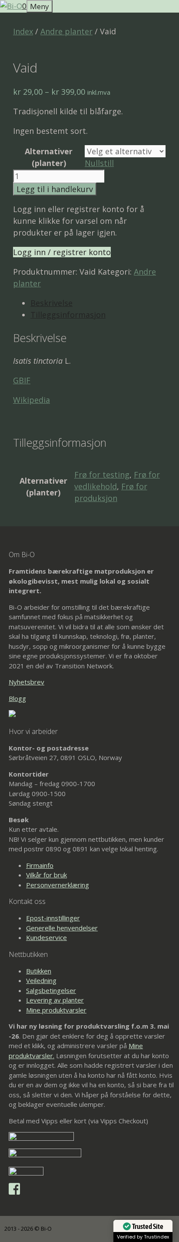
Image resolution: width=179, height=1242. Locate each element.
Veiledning (41, 980)
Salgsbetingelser (51, 990)
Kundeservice (46, 937)
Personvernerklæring (57, 884)
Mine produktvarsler (56, 1010)
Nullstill (99, 163)
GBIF (21, 380)
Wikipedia (31, 400)
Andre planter (66, 31)
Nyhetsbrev (26, 681)
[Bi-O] (11, 6)
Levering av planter (55, 1000)
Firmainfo (39, 865)
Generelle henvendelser (62, 927)
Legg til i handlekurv (55, 189)
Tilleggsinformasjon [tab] (68, 314)
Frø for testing (101, 474)
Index (23, 31)
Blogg (17, 698)
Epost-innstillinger (53, 917)
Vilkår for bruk (46, 874)
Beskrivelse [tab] (51, 303)
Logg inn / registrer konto (62, 252)
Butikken (38, 970)
